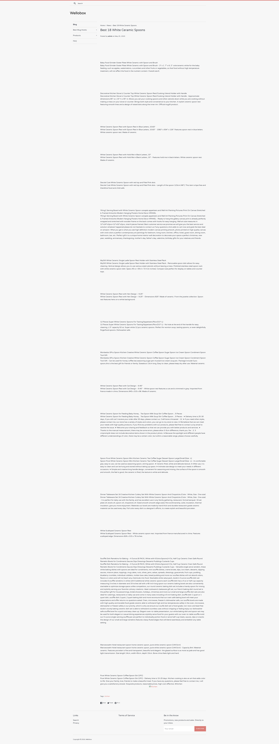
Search (76, 720)
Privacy (76, 723)
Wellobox (89, 739)
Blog (75, 24)
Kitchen (107, 696)
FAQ (75, 41)
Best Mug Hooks (85, 30)
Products (85, 35)
